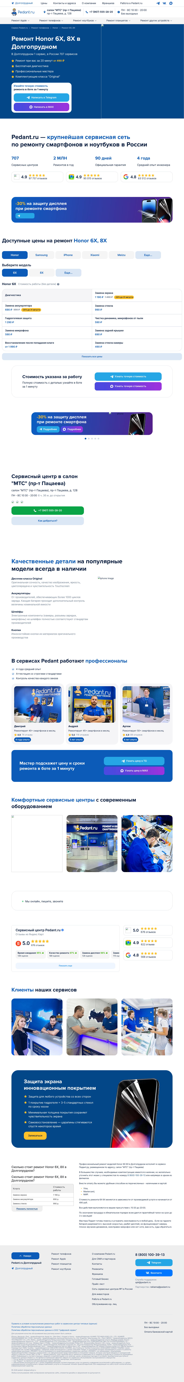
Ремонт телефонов (49, 20)
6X (15, 272)
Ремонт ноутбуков (83, 20)
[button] (38, 284)
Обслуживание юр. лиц (104, 1304)
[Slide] (85, 438)
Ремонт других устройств (154, 20)
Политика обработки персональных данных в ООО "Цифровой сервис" (44, 1330)
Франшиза (108, 3)
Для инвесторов (100, 1294)
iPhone (68, 255)
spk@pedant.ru (143, 1282)
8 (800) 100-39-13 (150, 1255)
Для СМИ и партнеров (103, 1258)
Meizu (122, 255)
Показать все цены (92, 356)
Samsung (41, 255)
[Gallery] (18, 502)
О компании (89, 3)
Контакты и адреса (64, 3)
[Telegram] (158, 3)
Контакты (97, 1263)
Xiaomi (94, 255)
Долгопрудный (24, 3)
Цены (44, 3)
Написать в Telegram (43, 97)
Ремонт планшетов (117, 20)
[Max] (171, 3)
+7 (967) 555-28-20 (101, 12)
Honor (55, 28)
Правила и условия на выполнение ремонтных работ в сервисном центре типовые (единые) (54, 1324)
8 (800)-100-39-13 (136, 1175)
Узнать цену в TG (136, 761)
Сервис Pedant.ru (19, 28)
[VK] (164, 3)
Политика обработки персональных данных (31, 1327)
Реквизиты (97, 1269)
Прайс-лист (98, 1284)
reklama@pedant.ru (160, 1287)
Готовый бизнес (100, 1279)
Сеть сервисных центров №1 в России (112, 1289)
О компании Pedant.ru (103, 1253)
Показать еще (65, 966)
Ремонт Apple (19, 20)
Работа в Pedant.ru (131, 3)
